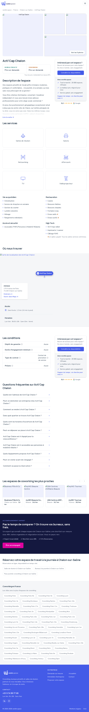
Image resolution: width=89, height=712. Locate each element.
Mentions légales (75, 709)
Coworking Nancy (61, 648)
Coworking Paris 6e (48, 653)
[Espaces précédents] (80, 481)
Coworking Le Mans (30, 653)
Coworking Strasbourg (69, 622)
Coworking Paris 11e (49, 606)
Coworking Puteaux (11, 653)
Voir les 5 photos (77, 53)
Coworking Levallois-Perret (61, 632)
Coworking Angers (11, 643)
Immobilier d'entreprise (56, 677)
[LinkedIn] (4, 701)
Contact (71, 677)
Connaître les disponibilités (70, 73)
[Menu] (85, 3)
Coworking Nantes (48, 601)
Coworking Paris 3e (27, 611)
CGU (84, 709)
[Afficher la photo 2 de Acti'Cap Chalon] (54, 24)
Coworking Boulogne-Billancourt (35, 632)
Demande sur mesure (55, 673)
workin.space (7, 10)
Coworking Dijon (54, 659)
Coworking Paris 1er (48, 617)
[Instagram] (9, 701)
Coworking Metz (45, 648)
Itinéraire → (8, 294)
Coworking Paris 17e (30, 606)
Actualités (72, 673)
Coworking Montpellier (46, 611)
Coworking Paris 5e (11, 648)
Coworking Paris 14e (29, 622)
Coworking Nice (64, 611)
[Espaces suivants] (84, 481)
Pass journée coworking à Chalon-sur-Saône (20, 574)
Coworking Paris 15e (49, 622)
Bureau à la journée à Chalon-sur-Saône (49, 568)
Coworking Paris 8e (27, 596)
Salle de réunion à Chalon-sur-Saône (17, 568)
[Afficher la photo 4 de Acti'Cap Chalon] (65, 46)
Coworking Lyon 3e (11, 622)
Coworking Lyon (62, 596)
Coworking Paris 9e (45, 596)
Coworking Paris (10, 596)
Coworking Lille (9, 611)
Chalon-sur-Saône (26, 10)
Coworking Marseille (11, 606)
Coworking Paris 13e (11, 632)
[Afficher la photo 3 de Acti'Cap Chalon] (76, 24)
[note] (22, 344)
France (15, 10)
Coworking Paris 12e (67, 617)
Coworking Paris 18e (36, 627)
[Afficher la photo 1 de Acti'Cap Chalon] (23, 35)
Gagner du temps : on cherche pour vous (70, 97)
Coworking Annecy (36, 659)
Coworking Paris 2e (11, 601)
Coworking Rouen (10, 638)
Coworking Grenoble (55, 627)
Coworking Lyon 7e (46, 638)
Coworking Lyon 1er (74, 627)
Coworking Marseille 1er (30, 643)
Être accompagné (13, 545)
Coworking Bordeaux (30, 601)
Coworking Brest (28, 648)
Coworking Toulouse (69, 606)
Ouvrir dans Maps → (11, 297)
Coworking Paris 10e (67, 601)
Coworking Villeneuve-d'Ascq (15, 659)
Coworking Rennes (11, 617)
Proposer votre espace (56, 680)
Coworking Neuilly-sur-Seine (54, 643)
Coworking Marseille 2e (66, 638)
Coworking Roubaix (66, 653)
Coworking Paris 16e (29, 617)
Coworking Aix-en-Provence (14, 627)
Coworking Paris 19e (75, 643)
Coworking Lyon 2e (28, 638)
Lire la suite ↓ (8, 117)
